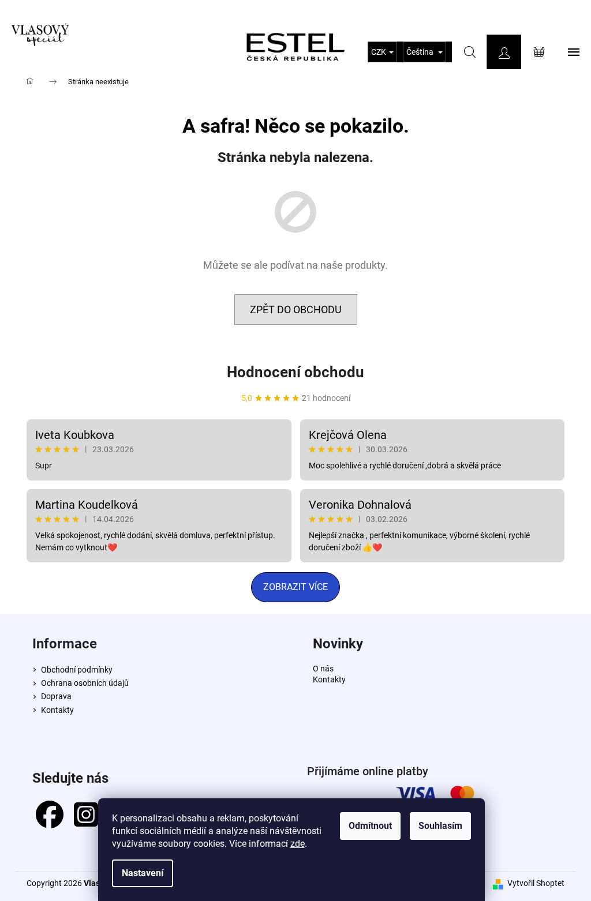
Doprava (56, 696)
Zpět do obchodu (296, 309)
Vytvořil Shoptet (535, 883)
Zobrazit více (295, 586)
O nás (323, 668)
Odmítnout (370, 825)
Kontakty (57, 710)
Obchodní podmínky (77, 669)
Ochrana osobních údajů (85, 683)
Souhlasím (440, 825)
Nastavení (142, 873)
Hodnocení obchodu (295, 372)
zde (297, 843)
